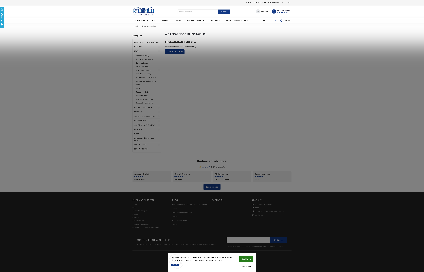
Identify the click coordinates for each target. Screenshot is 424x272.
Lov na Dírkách (141, 149)
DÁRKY (136, 134)
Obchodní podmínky (140, 224)
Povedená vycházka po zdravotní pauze (189, 205)
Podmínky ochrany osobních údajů (146, 227)
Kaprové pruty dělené (144, 59)
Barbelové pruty (142, 63)
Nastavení (174, 265)
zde (220, 260)
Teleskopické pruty (143, 74)
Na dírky (139, 88)
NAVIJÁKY (138, 47)
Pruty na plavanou (143, 70)
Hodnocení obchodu (212, 161)
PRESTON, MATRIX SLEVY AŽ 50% (146, 42)
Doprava (136, 217)
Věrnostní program (271, 3)
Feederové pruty (142, 56)
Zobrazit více (212, 187)
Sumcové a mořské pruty (146, 81)
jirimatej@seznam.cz (263, 204)
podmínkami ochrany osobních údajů (267, 247)
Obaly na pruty (142, 96)
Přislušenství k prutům (144, 99)
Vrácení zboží (138, 221)
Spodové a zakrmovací (145, 103)
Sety (138, 85)
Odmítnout (246, 266)
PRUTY (136, 51)
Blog (257, 3)
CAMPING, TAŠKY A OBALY (144, 125)
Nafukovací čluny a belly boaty (145, 139)
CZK (288, 3)
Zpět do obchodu (175, 51)
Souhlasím (246, 259)
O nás (248, 3)
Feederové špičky (143, 92)
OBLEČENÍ (138, 129)
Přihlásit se (278, 240)
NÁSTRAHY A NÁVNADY (143, 107)
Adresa (135, 214)
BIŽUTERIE (138, 112)
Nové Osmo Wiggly (180, 220)
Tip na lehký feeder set (182, 213)
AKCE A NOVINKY (140, 144)
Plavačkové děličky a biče (146, 77)
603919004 (259, 208)
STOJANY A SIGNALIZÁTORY (145, 116)
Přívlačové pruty (142, 67)
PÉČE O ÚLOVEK (140, 121)
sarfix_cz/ (259, 215)
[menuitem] (146, 20)
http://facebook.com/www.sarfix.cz (270, 211)
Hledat (224, 11)
